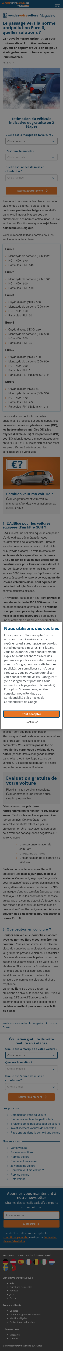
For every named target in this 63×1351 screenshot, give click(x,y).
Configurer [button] (32, 721)
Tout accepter (31, 714)
